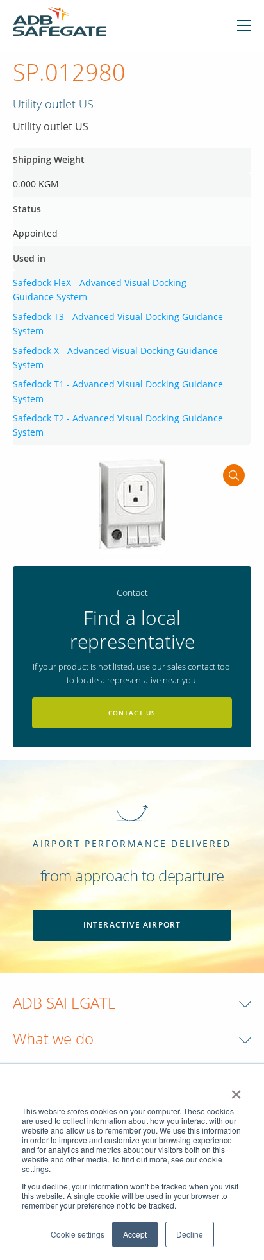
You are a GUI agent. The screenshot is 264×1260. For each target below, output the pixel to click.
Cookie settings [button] (77, 1234)
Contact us (132, 712)
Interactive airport (132, 924)
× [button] (236, 1090)
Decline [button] (189, 1234)
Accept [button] (135, 1234)
